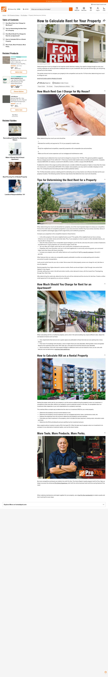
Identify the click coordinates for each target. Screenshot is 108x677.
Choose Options (19, 91)
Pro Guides (24, 15)
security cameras (88, 252)
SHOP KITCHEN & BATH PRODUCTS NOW (49, 78)
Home (4, 15)
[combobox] (49, 9)
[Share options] (104, 20)
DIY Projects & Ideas (13, 15)
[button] (71, 91)
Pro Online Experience (61, 483)
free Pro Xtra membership (85, 495)
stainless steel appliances (62, 349)
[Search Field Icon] (71, 9)
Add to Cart (18, 72)
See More (15, 115)
